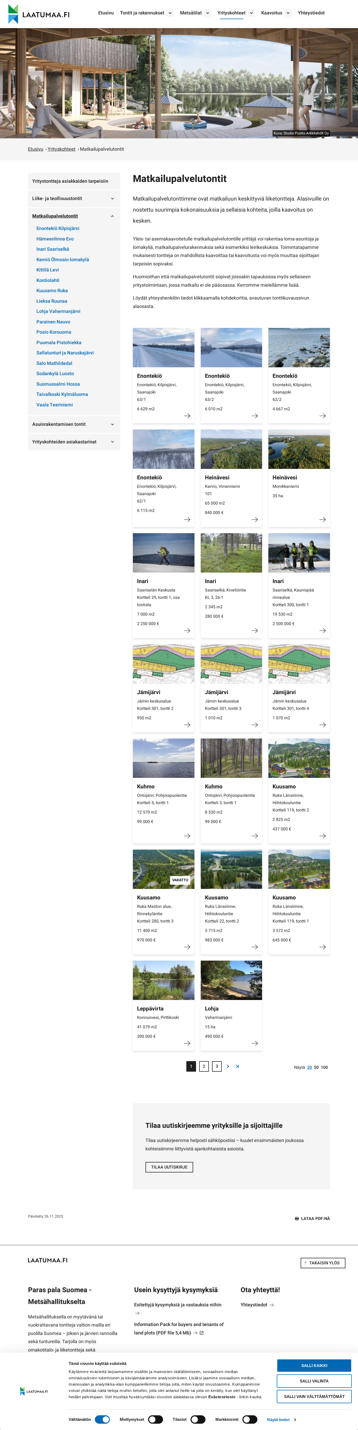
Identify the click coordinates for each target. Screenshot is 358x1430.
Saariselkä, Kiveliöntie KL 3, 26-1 (225, 594)
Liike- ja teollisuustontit (57, 198)
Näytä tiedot (278, 1419)
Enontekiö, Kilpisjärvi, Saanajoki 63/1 (156, 392)
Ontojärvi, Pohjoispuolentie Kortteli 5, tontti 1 (162, 799)
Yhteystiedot (311, 13)
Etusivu (106, 13)
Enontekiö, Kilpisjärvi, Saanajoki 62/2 (292, 392)
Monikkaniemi (286, 486)
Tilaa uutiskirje (169, 1167)
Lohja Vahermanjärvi (58, 311)
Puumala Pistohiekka (59, 342)
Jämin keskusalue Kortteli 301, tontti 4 (291, 705)
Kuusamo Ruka (52, 290)
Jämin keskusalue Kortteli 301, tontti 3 (223, 705)
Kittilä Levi (47, 270)
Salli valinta (314, 1381)
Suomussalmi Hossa (58, 384)
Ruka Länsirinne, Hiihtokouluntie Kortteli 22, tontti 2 (222, 913)
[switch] (155, 1419)
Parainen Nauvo (53, 322)
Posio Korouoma (53, 332)
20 (309, 1067)
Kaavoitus (271, 13)
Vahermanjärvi (218, 1017)
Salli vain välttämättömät (314, 1396)
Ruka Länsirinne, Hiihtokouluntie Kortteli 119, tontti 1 (291, 913)
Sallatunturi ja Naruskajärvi (65, 353)
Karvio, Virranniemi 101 (222, 490)
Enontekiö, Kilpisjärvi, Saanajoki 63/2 (224, 392)
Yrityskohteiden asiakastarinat (64, 442)
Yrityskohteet (232, 13)
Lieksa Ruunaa (51, 301)
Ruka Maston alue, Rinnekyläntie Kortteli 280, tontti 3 (155, 913)
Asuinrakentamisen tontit (59, 424)
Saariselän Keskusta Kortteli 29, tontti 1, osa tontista (158, 597)
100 (324, 1067)
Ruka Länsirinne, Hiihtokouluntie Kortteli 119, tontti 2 (291, 802)
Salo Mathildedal (54, 363)
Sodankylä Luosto (55, 373)
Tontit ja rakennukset (142, 13)
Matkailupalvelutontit (55, 216)
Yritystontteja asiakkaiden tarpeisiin (70, 181)
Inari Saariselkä (52, 249)
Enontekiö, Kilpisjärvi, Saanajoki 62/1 (156, 493)
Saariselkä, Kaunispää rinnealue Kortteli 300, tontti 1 (293, 597)
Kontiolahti (47, 280)
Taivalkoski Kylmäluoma (62, 394)
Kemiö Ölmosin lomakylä (62, 259)
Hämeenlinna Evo (55, 239)
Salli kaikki (314, 1365)
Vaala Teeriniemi (54, 404)
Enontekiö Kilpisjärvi (57, 228)
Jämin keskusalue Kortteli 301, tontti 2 (155, 705)
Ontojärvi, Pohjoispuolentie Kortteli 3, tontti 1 (230, 799)
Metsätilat (191, 13)
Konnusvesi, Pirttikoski (158, 1017)
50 (316, 1067)
